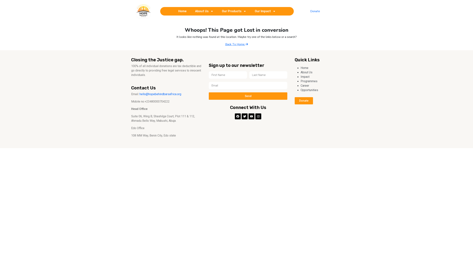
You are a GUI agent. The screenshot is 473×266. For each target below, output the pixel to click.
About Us (202, 11)
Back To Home (235, 44)
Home (182, 11)
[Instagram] (258, 116)
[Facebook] (238, 116)
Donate (315, 11)
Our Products (231, 11)
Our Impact (263, 11)
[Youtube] (251, 116)
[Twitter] (245, 116)
